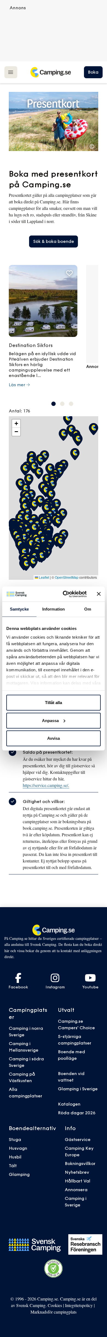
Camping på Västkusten (22, 1077)
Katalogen (69, 1104)
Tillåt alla (53, 702)
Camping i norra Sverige (26, 1031)
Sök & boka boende (53, 241)
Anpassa (50, 720)
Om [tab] (87, 609)
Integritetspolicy (79, 1305)
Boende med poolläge (71, 1054)
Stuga (15, 1139)
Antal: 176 (19, 411)
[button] (53, 404)
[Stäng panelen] (99, 594)
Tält (13, 1165)
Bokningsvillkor (80, 1163)
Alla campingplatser (25, 1092)
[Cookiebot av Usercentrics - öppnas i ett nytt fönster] (65, 593)
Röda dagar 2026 (76, 1112)
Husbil (15, 1157)
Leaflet (43, 577)
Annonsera (76, 1189)
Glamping (19, 1174)
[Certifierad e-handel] (53, 1268)
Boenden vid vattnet (71, 1076)
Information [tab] (53, 609)
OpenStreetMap (66, 577)
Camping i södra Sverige (26, 1062)
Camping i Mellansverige (23, 1046)
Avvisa (53, 738)
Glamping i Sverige (78, 1088)
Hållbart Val (77, 1181)
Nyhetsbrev (77, 1172)
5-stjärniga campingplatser (74, 1039)
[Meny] (10, 72)
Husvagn (18, 1148)
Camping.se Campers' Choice (76, 1024)
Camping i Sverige (75, 1201)
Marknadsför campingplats (53, 1312)
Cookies (55, 1305)
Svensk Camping (31, 1305)
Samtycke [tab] (19, 609)
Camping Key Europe (79, 1151)
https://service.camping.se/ (46, 785)
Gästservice (78, 1139)
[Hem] (50, 72)
